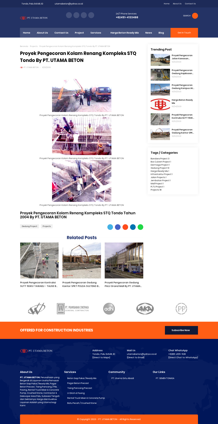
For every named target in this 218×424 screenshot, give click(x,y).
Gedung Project (29, 226)
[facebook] (69, 15)
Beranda (24, 46)
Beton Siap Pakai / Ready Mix (81, 378)
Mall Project (157, 183)
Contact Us (190, 3)
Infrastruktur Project (161, 174)
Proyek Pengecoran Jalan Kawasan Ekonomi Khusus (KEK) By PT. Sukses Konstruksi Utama (183, 57)
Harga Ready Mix (160, 171)
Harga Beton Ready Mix (182, 101)
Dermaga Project (160, 164)
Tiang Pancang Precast (79, 388)
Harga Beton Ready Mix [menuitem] (124, 32)
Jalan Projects (158, 177)
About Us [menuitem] (42, 32)
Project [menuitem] (79, 32)
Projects (34, 46)
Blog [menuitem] (161, 32)
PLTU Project (157, 186)
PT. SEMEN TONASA (165, 378)
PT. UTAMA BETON (31, 67)
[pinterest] (91, 15)
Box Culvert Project (161, 161)
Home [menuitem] (26, 32)
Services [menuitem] (95, 32)
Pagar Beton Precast (78, 383)
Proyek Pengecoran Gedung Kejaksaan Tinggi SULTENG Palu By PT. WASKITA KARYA (183, 72)
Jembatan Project (161, 180)
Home (167, 3)
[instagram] (84, 15)
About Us (177, 3)
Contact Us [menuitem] (61, 32)
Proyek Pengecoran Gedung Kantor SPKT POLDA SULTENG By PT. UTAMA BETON (81, 284)
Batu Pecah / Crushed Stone (82, 403)
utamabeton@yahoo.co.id (69, 3)
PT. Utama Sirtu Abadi (123, 378)
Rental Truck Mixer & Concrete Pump (86, 398)
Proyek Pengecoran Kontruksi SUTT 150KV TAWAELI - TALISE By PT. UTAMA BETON (39, 284)
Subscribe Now (181, 330)
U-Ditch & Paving (76, 393)
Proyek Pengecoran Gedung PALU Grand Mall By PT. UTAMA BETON (122, 284)
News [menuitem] (148, 32)
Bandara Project (160, 158)
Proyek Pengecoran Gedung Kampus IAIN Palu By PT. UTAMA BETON (183, 87)
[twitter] (76, 15)
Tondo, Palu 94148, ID (32, 3)
